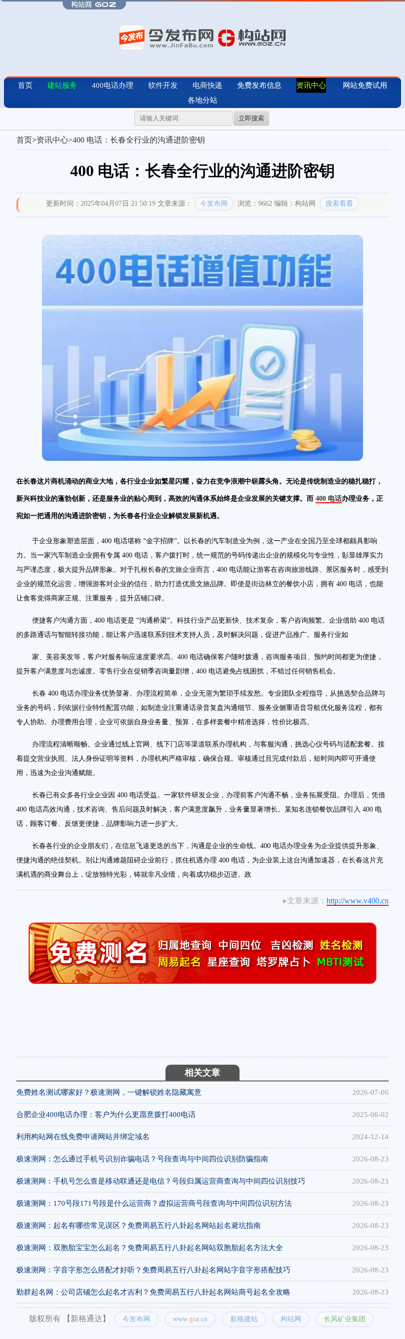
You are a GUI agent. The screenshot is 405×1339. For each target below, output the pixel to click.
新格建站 (244, 1319)
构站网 (291, 1319)
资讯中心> (55, 140)
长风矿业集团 (344, 1319)
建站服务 (62, 85)
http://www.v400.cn (357, 900)
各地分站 (202, 100)
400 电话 (329, 498)
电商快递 (207, 85)
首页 (25, 85)
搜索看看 (339, 203)
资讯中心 (311, 85)
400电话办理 (112, 85)
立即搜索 (251, 118)
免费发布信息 (259, 85)
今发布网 (214, 203)
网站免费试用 (365, 85)
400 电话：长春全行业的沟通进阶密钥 (139, 140)
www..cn (190, 1319)
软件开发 (163, 85)
